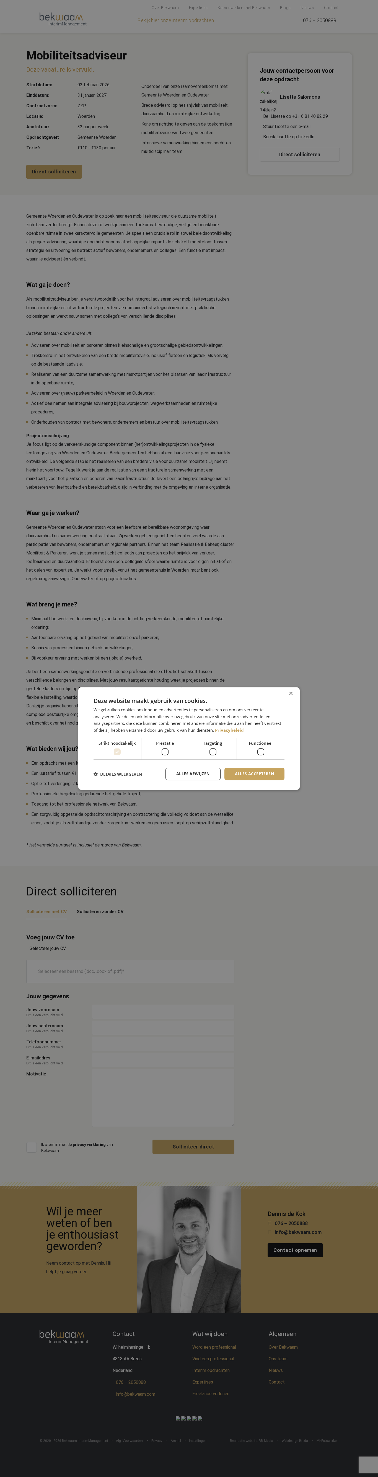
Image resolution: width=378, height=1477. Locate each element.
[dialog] (189, 738)
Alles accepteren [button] (254, 774)
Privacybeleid (229, 730)
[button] (118, 774)
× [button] (291, 694)
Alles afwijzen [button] (193, 774)
